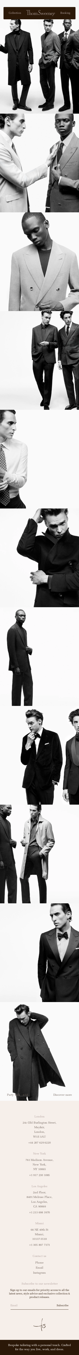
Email (39, 1267)
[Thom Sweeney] (40, 13)
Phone (39, 1262)
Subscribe (62, 1305)
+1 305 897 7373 (39, 1245)
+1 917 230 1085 (39, 1175)
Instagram (39, 1272)
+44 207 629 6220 (39, 1142)
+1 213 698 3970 (39, 1212)
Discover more (62, 1095)
